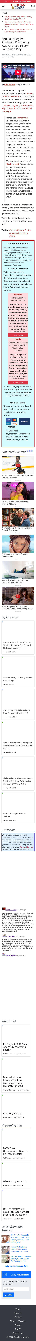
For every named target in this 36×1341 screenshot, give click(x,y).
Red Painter (7, 1158)
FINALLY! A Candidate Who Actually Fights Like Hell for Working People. (21, 1258)
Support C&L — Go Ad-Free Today (18, 1)
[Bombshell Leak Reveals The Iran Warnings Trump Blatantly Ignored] (16, 1066)
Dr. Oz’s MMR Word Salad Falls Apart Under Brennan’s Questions (16, 1211)
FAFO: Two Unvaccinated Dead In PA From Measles (15, 1151)
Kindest (11, 426)
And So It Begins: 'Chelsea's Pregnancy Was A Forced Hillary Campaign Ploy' (16, 44)
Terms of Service (26, 847)
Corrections (18, 1333)
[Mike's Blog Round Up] (16, 1170)
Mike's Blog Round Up (15, 1181)
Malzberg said (12, 164)
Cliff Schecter (7, 1054)
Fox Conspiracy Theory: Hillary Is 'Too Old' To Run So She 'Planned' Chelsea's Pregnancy (17, 645)
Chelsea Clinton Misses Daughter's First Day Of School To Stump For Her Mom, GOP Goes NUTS (17, 781)
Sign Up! (8, 1295)
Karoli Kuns (7, 1117)
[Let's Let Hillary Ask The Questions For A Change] (18, 665)
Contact (18, 1317)
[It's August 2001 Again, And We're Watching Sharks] (16, 1033)
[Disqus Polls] (18, 878)
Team (18, 1309)
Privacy (18, 1325)
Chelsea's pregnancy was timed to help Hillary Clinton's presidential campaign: (17, 108)
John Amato (9, 84)
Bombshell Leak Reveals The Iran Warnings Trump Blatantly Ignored (13, 1081)
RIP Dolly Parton (12, 1113)
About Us (18, 1313)
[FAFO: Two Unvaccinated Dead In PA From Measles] (16, 1137)
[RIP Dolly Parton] (16, 1102)
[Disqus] (18, 931)
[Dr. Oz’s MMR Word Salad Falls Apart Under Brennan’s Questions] (16, 1198)
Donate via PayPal (24, 421)
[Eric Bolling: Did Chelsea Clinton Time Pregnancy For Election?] (18, 698)
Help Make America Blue (16, 1266)
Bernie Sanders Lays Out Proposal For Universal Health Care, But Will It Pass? (17, 746)
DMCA (18, 1329)
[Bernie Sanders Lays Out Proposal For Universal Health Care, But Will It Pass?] (18, 730)
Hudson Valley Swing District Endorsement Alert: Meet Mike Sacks (19, 1249)
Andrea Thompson (9, 1090)
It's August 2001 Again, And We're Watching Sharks (16, 1046)
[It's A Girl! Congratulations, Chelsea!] (18, 801)
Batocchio (6, 1185)
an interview (22, 117)
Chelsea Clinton (16, 230)
